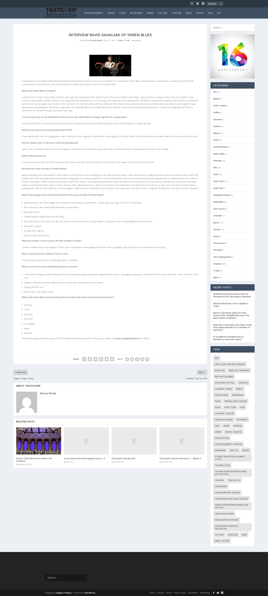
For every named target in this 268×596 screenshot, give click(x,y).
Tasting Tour (222, 465)
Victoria (219, 534)
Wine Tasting (222, 541)
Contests (217, 119)
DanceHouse (221, 395)
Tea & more (219, 243)
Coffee (216, 112)
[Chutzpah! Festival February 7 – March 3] (181, 440)
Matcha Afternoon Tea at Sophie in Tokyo (230, 304)
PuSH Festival (222, 438)
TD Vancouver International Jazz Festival (231, 472)
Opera (218, 432)
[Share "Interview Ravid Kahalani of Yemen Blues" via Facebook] (84, 359)
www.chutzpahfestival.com (127, 338)
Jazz (217, 425)
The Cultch (234, 480)
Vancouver (221, 486)
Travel (111, 13)
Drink (150, 13)
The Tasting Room (222, 257)
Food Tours (218, 181)
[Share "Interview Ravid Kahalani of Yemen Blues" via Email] (106, 359)
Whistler (233, 534)
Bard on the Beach (239, 370)
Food (122, 13)
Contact (160, 592)
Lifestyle (217, 215)
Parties (216, 229)
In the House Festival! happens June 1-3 (84, 458)
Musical (238, 425)
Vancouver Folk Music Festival (231, 498)
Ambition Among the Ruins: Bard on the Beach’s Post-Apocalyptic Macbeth (232, 295)
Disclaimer (193, 592)
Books (216, 98)
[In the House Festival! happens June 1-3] (86, 440)
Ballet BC (220, 370)
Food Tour (230, 407)
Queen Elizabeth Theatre (228, 444)
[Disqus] (110, 511)
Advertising (205, 592)
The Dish (217, 250)
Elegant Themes (63, 593)
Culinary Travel (223, 389)
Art (219, 13)
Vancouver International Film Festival (231, 506)
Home (152, 592)
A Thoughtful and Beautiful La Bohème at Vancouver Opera (228, 338)
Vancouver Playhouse (226, 519)
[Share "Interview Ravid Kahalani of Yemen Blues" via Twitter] (90, 359)
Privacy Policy (180, 592)
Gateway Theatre (224, 413)
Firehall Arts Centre (235, 401)
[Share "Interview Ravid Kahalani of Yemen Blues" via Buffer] (101, 359)
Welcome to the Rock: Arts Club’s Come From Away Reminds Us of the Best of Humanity (232, 327)
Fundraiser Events (222, 195)
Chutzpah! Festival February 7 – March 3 (180, 458)
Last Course (219, 208)
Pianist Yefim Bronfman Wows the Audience (34, 459)
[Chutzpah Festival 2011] (134, 440)
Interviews (136, 13)
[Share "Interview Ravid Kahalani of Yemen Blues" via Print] (112, 359)
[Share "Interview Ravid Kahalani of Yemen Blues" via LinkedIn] (95, 359)
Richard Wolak (95, 40)
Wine (215, 277)
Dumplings (237, 395)
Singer (245, 450)
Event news (218, 153)
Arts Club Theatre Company (230, 364)
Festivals (217, 160)
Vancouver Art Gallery (227, 492)
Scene (216, 236)
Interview (242, 419)
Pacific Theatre (233, 432)
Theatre (176, 13)
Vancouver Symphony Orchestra (226, 527)
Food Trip (218, 188)
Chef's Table (219, 105)
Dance (200, 13)
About (169, 592)
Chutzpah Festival (225, 382)
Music (189, 13)
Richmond (220, 450)
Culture (162, 13)
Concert (243, 382)
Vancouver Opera (224, 513)
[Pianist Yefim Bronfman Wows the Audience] (38, 440)
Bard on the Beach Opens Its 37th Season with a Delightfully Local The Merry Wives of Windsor (231, 315)
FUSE (242, 407)
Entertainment (94, 13)
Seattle (234, 450)
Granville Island (224, 419)
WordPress (90, 593)
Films (217, 401)
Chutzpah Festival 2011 (124, 458)
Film (210, 13)
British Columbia (224, 376)
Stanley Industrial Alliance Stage (230, 457)
